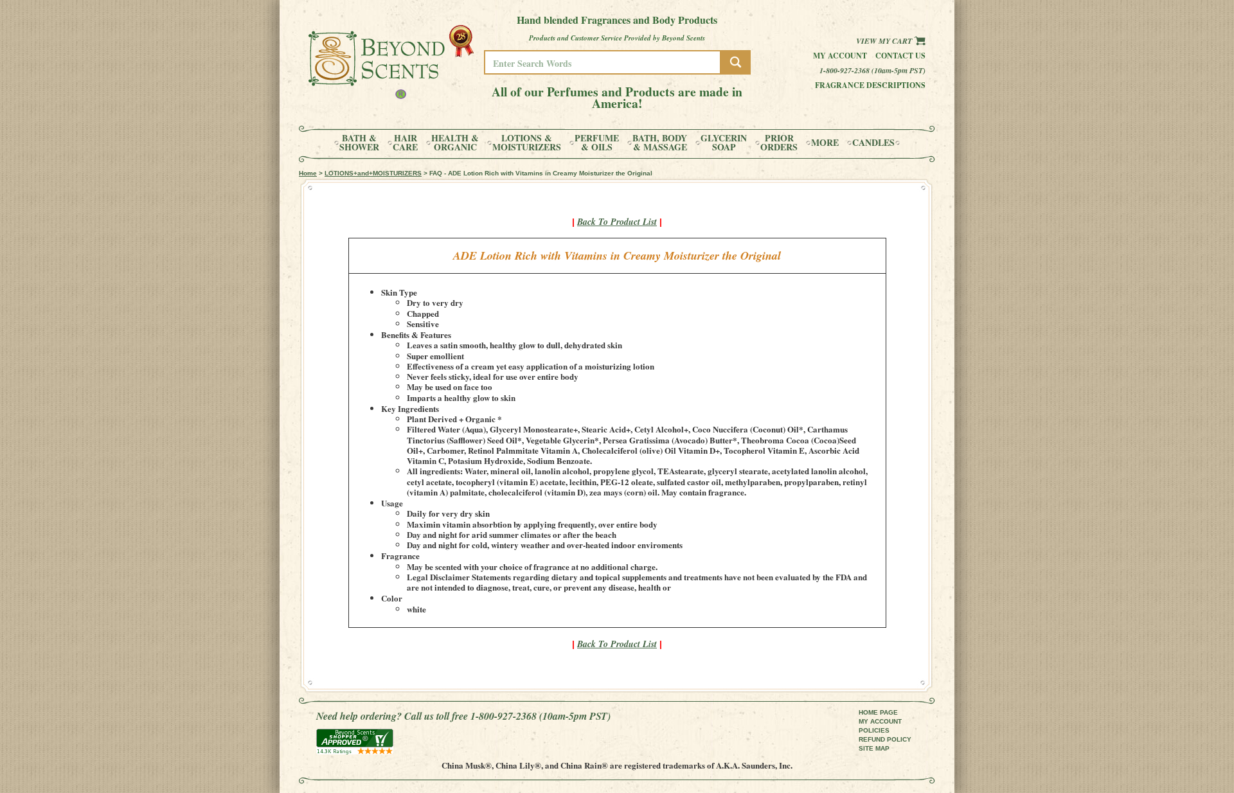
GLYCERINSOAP (724, 143)
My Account (840, 55)
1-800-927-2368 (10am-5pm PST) (872, 70)
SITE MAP (874, 748)
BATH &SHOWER (359, 143)
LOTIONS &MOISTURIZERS (526, 143)
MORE (825, 142)
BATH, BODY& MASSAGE (659, 143)
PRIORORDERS (779, 143)
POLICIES (874, 730)
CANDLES (873, 142)
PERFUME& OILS (597, 143)
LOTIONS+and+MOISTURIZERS (373, 173)
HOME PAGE (878, 712)
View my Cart (885, 40)
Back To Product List (617, 221)
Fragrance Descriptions (870, 85)
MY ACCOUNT (880, 721)
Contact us (900, 55)
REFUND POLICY (885, 739)
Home (308, 173)
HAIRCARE (405, 143)
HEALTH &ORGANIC (455, 143)
